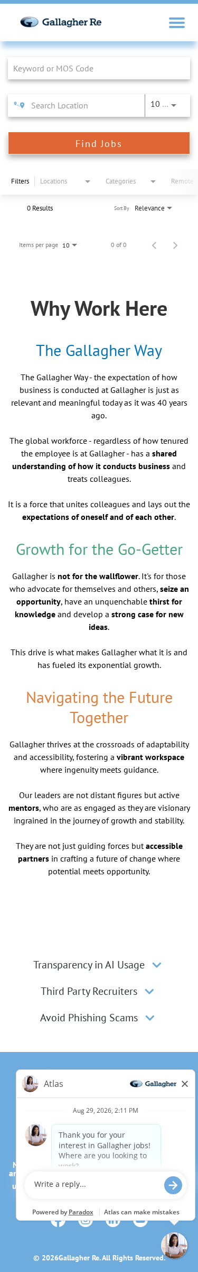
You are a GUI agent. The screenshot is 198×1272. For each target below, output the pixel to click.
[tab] (99, 965)
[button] (157, 965)
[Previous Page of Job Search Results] (154, 244)
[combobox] (93, 68)
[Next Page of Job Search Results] (175, 244)
